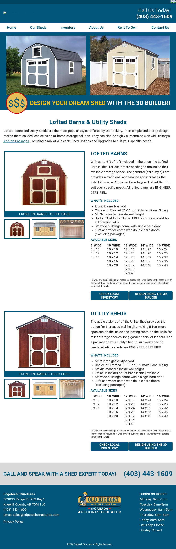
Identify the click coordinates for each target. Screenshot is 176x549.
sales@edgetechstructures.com (36, 515)
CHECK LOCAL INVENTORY (109, 295)
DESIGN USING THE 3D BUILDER (151, 295)
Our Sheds (38, 27)
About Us (96, 27)
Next (89, 195)
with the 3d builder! (100, 103)
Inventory (67, 27)
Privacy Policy (13, 522)
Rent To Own (128, 27)
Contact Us (160, 27)
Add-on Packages (16, 141)
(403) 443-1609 (154, 16)
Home (11, 27)
